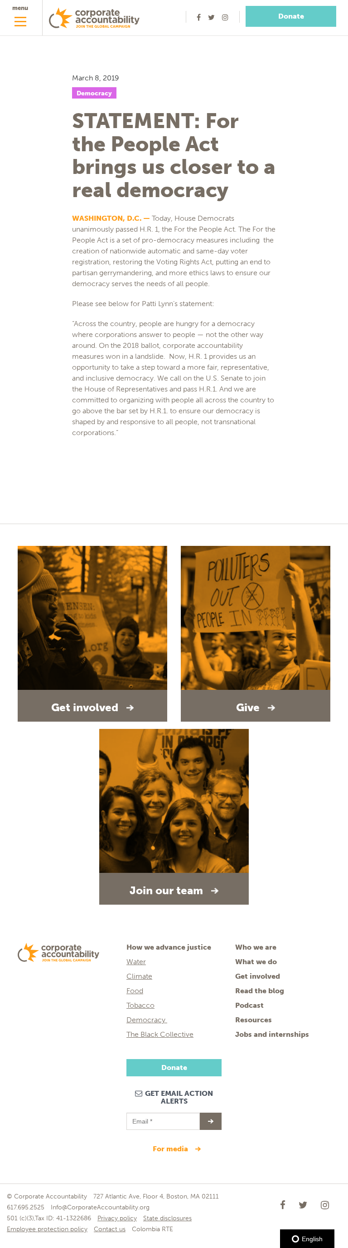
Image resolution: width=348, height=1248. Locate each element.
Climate (139, 976)
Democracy (94, 93)
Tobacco (140, 1005)
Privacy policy (117, 1218)
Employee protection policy (47, 1229)
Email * (141, 1117)
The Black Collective (159, 1034)
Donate (291, 16)
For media (171, 1148)
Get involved (257, 976)
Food (134, 990)
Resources (253, 1019)
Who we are (255, 947)
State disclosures (167, 1218)
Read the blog (259, 990)
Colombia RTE (152, 1229)
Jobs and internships (272, 1034)
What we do (256, 961)
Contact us (110, 1229)
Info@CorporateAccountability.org (100, 1207)
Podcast (249, 1005)
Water (136, 961)
